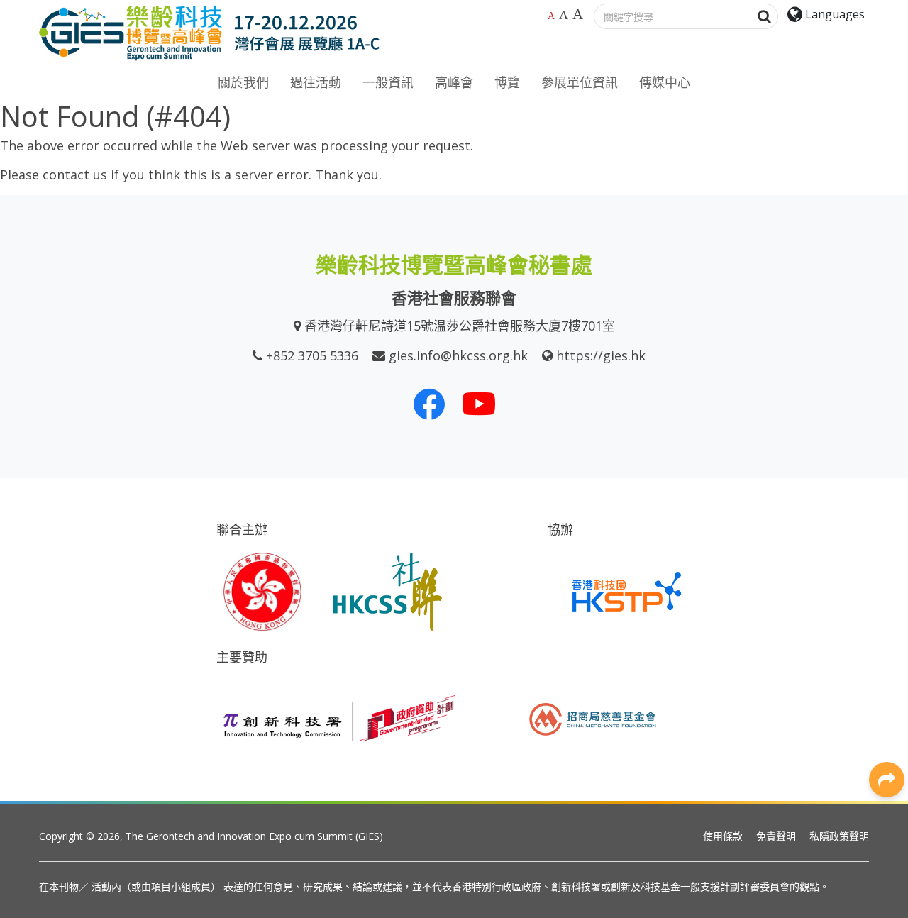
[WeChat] (887, 648)
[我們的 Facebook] (429, 403)
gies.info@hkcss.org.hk (458, 355)
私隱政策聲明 (839, 836)
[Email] (887, 712)
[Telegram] (887, 680)
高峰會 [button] (454, 82)
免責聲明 (776, 836)
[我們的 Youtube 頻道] (479, 403)
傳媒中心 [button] (664, 82)
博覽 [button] (507, 82)
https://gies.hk (601, 355)
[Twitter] (887, 584)
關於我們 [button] (243, 82)
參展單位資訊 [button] (579, 82)
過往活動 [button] (315, 82)
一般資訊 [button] (388, 82)
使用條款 (723, 836)
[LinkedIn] (887, 552)
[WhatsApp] (887, 616)
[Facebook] (887, 521)
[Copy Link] (887, 744)
